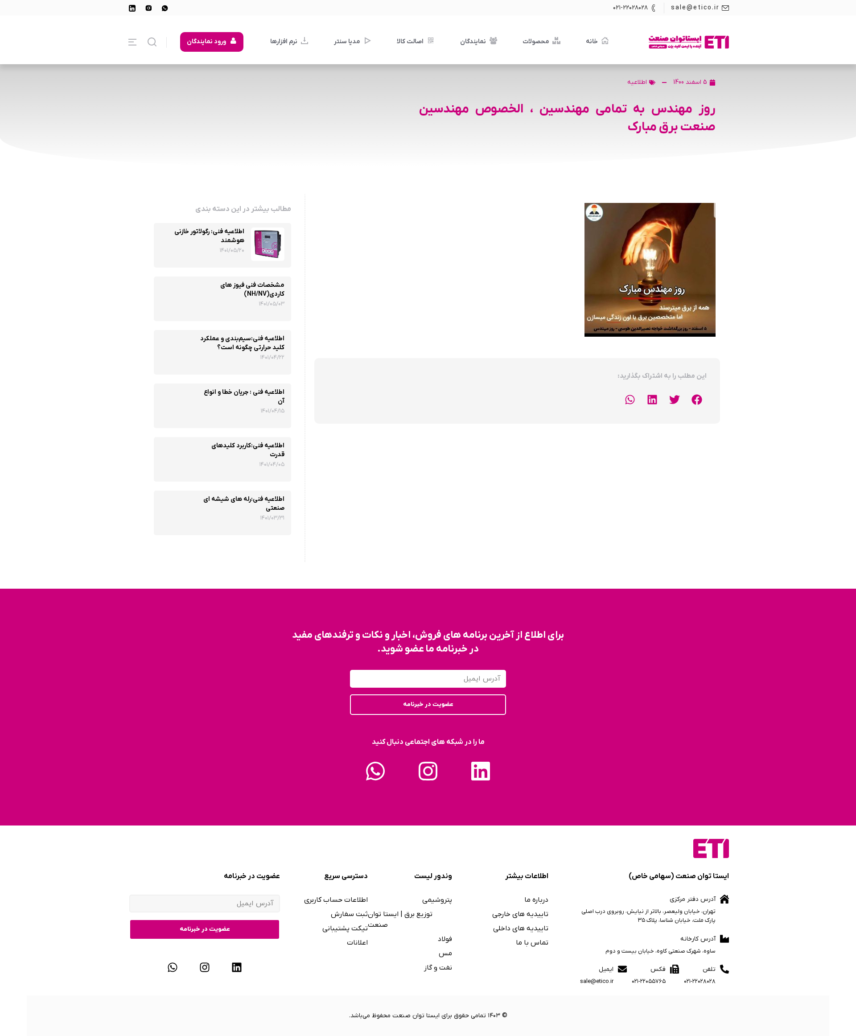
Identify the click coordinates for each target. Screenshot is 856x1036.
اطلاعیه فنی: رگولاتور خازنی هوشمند (209, 236)
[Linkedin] (480, 771)
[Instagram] (428, 771)
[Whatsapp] (375, 771)
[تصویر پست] (267, 244)
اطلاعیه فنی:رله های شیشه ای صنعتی (243, 503)
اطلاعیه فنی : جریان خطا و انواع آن (244, 396)
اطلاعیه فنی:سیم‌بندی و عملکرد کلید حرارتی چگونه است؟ (242, 343)
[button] (697, 399)
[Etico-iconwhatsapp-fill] (165, 8)
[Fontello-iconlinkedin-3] (132, 8)
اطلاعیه (637, 82)
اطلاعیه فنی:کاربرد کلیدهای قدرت (247, 450)
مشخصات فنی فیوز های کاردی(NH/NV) (252, 289)
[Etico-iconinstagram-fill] (148, 8)
